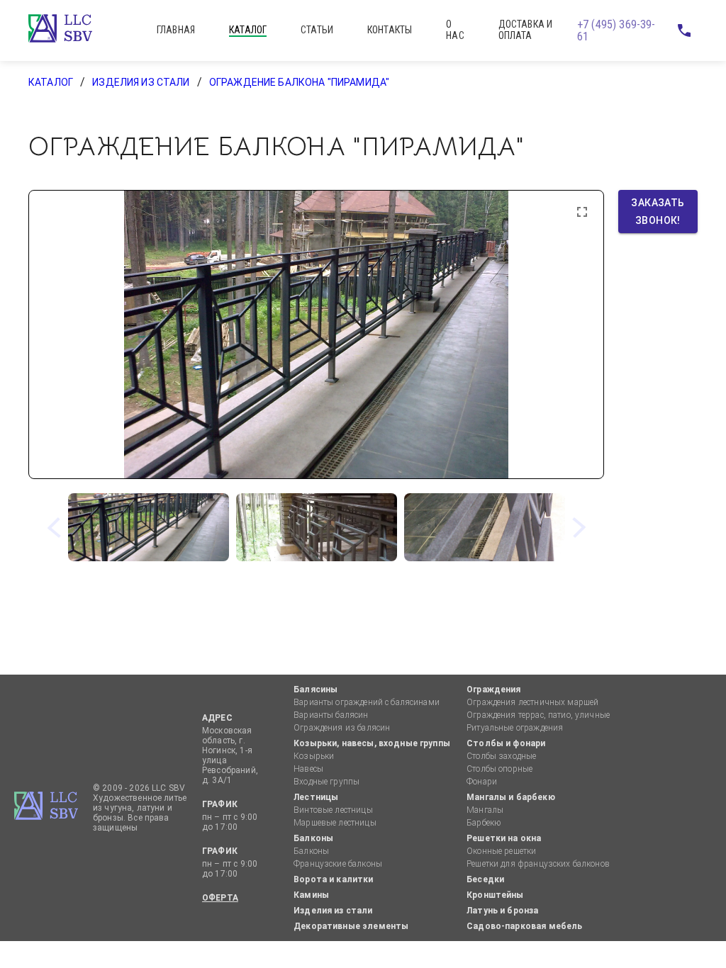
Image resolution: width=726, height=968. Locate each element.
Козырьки (314, 756)
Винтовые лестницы (333, 810)
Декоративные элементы (351, 926)
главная (176, 29)
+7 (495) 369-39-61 (616, 30)
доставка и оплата (525, 29)
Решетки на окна (504, 838)
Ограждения (494, 689)
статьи (317, 29)
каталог (248, 29)
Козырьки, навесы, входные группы (372, 743)
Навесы (308, 769)
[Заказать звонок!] (684, 30)
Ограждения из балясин (342, 728)
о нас (455, 29)
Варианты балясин (331, 715)
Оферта (220, 898)
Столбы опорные (499, 769)
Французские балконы (338, 864)
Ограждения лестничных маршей (532, 702)
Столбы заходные (501, 756)
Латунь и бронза (502, 911)
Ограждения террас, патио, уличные (538, 715)
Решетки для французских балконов (538, 864)
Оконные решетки (501, 851)
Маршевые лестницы (335, 823)
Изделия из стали (140, 82)
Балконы (313, 838)
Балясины (315, 689)
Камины (311, 895)
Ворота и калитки (333, 879)
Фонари (482, 782)
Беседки (485, 879)
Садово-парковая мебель (524, 926)
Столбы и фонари (506, 743)
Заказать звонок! (659, 211)
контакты (389, 29)
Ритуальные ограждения (515, 728)
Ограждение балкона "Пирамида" (299, 82)
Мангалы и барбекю (511, 797)
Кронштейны (495, 895)
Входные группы (326, 782)
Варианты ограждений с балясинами (367, 702)
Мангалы (485, 810)
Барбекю (484, 823)
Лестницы (316, 797)
